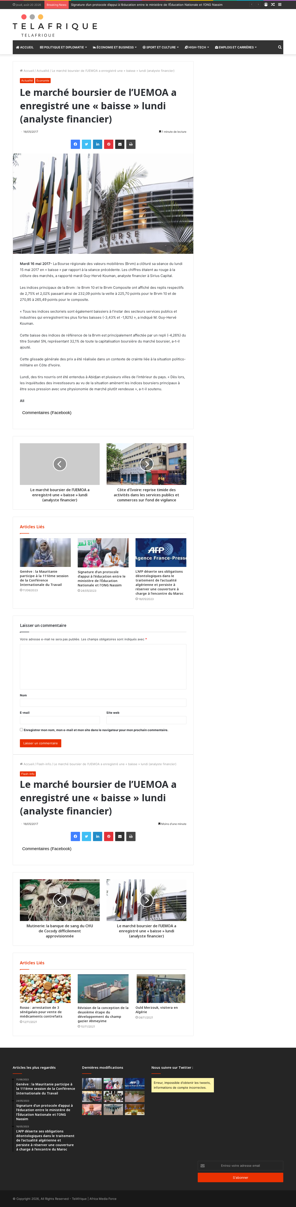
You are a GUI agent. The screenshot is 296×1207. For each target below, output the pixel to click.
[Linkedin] (97, 144)
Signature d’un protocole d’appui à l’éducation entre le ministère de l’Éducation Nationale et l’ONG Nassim (146, 4)
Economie (43, 80)
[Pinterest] (108, 144)
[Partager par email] (119, 144)
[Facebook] (75, 144)
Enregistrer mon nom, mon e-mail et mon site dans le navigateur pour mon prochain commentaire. (96, 730)
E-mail (25, 712)
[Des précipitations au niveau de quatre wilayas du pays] (135, 1096)
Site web (112, 712)
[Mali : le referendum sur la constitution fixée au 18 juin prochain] (113, 1096)
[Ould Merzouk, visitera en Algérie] (161, 988)
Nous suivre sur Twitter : (172, 1067)
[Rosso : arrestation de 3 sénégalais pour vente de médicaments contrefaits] (45, 988)
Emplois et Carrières (236, 47)
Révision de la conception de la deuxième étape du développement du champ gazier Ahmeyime (103, 1014)
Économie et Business (115, 47)
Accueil (26, 47)
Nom (23, 695)
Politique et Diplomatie (63, 47)
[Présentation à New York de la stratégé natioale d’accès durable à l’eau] (92, 1109)
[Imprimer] (131, 144)
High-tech (197, 47)
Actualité (43, 70)
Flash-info (44, 764)
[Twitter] (86, 144)
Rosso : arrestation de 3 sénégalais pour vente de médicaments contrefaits (41, 1011)
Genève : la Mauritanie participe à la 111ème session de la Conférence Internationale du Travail (44, 578)
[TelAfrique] (55, 25)
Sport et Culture (161, 47)
